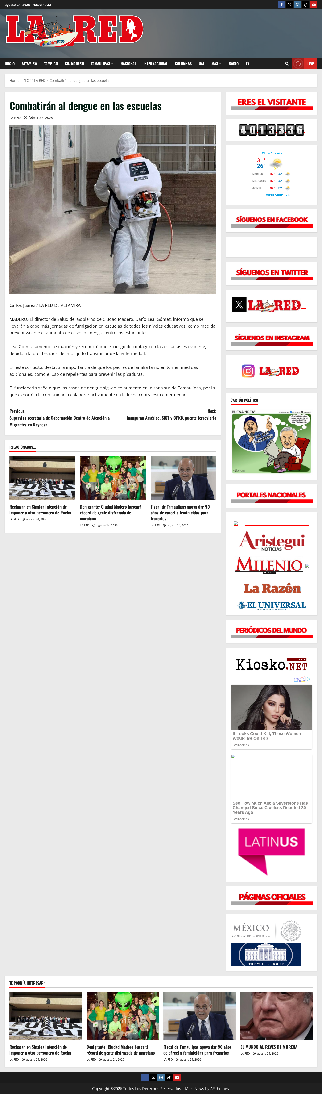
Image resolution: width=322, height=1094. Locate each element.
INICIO (10, 63)
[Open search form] (287, 63)
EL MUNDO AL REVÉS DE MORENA (268, 1047)
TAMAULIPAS (100, 63)
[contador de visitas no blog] (272, 130)
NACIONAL (128, 63)
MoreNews (194, 1088)
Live (310, 63)
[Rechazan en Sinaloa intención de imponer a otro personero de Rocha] (42, 478)
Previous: (59, 418)
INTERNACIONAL (155, 63)
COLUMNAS (183, 63)
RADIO (234, 63)
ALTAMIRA (29, 63)
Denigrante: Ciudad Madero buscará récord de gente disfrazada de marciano (110, 513)
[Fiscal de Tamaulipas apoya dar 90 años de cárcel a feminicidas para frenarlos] (183, 478)
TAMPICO (51, 63)
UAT (201, 63)
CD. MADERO (74, 63)
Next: (171, 414)
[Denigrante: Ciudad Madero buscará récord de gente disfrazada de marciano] (113, 478)
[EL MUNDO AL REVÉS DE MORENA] (276, 1016)
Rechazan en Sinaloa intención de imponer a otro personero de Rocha (40, 510)
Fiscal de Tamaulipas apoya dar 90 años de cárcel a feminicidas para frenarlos (180, 513)
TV (247, 63)
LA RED (15, 117)
